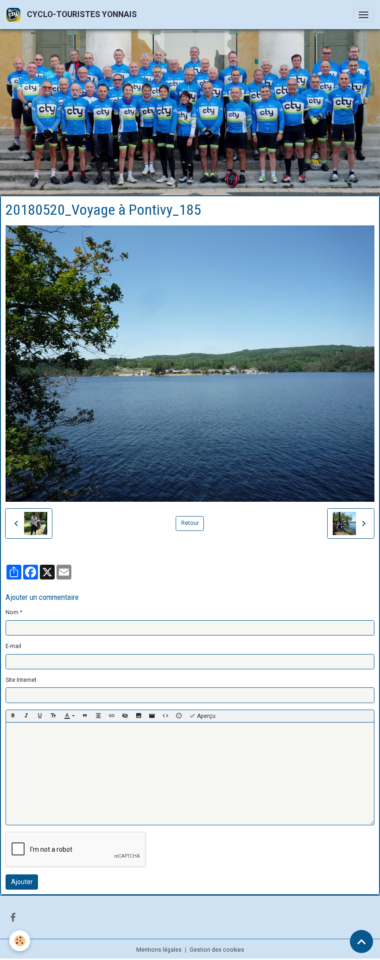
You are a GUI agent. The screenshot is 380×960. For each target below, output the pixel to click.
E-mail (13, 645)
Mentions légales (159, 948)
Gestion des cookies (217, 948)
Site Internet (21, 679)
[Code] (165, 715)
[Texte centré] (98, 715)
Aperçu (205, 715)
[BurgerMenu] (363, 15)
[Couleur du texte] (69, 715)
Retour (190, 522)
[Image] (139, 715)
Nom (12, 611)
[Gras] (13, 715)
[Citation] (85, 715)
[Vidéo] (152, 715)
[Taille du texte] (53, 715)
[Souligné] (40, 715)
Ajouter (22, 881)
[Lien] (112, 715)
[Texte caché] (125, 715)
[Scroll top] (361, 941)
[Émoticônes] (179, 715)
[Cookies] (19, 940)
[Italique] (26, 715)
